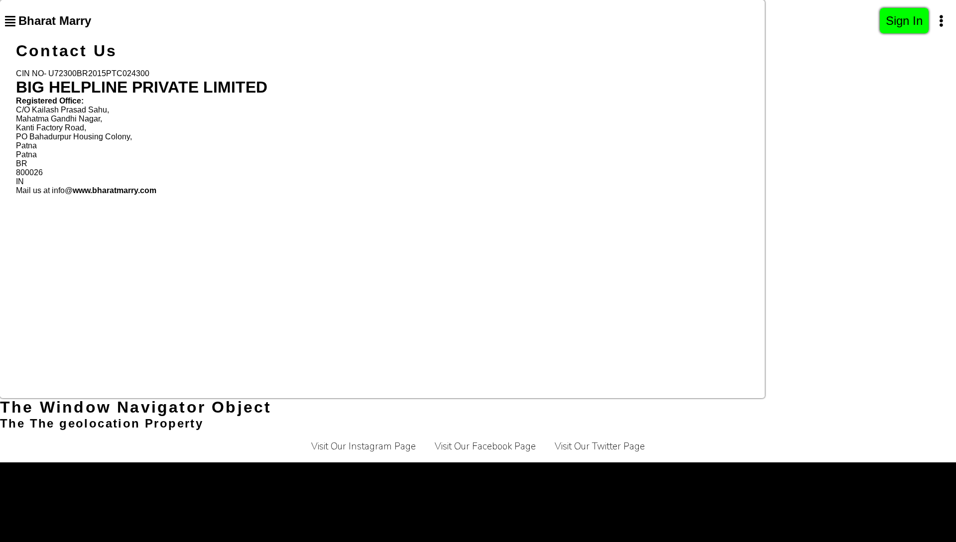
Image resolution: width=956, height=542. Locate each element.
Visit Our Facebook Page (485, 446)
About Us (424, 474)
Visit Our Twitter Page (600, 446)
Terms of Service (250, 474)
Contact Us (478, 474)
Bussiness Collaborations (643, 474)
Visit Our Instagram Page (363, 446)
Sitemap (720, 474)
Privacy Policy (323, 474)
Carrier (378, 474)
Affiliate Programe (548, 474)
